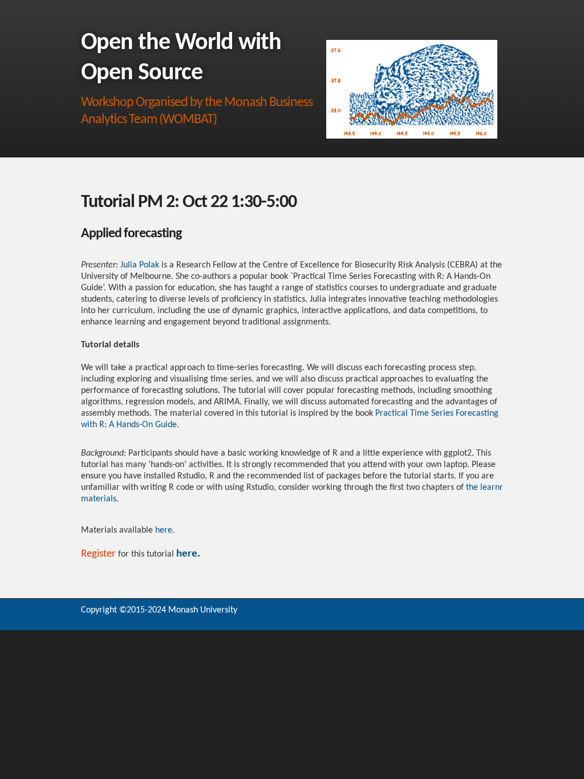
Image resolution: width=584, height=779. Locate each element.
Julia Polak (139, 265)
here (163, 530)
